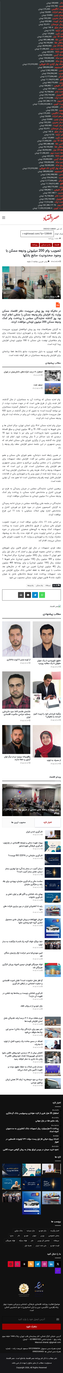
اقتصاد (56, 244)
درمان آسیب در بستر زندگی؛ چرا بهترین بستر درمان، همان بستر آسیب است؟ (23, 870)
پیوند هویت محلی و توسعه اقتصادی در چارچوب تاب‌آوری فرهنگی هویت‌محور (22, 844)
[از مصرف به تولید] (47, 741)
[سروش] (24, 1264)
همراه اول (28, 1245)
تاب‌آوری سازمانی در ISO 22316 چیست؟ (25, 855)
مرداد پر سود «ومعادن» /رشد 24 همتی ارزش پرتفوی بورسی (24, 1081)
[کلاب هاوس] (58, 1271)
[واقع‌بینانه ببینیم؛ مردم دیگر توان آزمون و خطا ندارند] (16, 739)
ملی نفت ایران (41, 1245)
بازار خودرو (42, 1230)
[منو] (3, 219)
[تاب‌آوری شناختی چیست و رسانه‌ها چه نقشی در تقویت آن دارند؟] (53, 997)
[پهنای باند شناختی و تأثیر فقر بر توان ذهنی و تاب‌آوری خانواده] (53, 898)
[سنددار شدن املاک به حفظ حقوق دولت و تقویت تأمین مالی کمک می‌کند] (53, 1070)
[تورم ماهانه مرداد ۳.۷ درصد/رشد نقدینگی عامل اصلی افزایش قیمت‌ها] (53, 1021)
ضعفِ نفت (38, 385)
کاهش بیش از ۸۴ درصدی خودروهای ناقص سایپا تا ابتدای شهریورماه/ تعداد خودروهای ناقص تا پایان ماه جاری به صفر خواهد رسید (22, 1056)
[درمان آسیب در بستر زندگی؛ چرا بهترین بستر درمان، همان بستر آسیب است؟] (53, 872)
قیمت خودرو (54, 1245)
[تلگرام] (35, 595)
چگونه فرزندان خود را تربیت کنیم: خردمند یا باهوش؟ (47, 715)
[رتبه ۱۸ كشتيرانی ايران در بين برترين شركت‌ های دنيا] (53, 910)
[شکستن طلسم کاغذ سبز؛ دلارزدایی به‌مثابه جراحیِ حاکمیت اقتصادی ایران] (16, 690)
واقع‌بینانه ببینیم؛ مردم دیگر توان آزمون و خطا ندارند (17, 758)
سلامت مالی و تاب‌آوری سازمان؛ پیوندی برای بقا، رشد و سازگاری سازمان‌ (22, 883)
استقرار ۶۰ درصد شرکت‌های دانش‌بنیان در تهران (23, 371)
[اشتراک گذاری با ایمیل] (28, 595)
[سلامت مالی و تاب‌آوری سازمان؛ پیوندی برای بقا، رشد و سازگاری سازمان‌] (53, 885)
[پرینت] (21, 595)
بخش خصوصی (53, 1235)
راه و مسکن (46, 244)
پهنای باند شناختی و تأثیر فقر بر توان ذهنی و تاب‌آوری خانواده (24, 896)
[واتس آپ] (42, 595)
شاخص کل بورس (43, 1240)
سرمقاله (48, 585)
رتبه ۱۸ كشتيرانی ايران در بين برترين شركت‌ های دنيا (22, 908)
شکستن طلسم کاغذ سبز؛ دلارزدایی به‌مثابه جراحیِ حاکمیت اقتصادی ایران (16, 714)
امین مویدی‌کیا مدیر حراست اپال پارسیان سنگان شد (23, 954)
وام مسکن (39, 585)
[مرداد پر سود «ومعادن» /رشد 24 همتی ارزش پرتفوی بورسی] (53, 1083)
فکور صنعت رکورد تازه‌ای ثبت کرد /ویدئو (40, 813)
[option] (31, 800)
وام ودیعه (30, 585)
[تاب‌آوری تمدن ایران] (53, 834)
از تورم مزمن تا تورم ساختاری (18, 659)
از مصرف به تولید (54, 760)
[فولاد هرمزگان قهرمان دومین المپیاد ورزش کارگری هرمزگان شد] (53, 970)
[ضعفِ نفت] (53, 388)
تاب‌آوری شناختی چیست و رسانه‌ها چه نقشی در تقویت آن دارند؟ (22, 995)
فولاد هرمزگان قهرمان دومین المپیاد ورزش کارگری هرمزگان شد (22, 966)
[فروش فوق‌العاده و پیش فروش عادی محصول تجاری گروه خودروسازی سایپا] (53, 928)
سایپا (11, 1235)
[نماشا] (11, 1264)
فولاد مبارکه (23, 1240)
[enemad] (39, 1296)
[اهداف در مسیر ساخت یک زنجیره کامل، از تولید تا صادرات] (53, 1044)
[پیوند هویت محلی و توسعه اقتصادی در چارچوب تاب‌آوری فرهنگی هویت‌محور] (53, 846)
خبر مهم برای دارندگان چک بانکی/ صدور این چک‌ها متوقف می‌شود (24, 1031)
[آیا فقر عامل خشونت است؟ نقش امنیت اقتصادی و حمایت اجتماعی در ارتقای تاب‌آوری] (53, 984)
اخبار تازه (48, 822)
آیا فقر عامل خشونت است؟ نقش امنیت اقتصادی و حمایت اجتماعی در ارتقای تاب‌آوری (22, 982)
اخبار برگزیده (54, 1230)
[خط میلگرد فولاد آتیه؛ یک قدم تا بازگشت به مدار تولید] (53, 944)
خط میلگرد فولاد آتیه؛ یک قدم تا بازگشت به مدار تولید (22, 943)
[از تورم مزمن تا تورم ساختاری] (16, 639)
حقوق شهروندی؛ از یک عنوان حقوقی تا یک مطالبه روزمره (49, 662)
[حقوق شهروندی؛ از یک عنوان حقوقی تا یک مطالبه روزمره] (47, 639)
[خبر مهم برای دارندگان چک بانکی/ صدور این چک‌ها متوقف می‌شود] (53, 1033)
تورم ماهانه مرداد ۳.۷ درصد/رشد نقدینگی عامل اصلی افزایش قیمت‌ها (23, 1020)
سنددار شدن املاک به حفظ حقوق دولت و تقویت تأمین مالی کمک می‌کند (25, 1068)
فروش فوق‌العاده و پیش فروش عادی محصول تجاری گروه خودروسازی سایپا (23, 921)
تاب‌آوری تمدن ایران (34, 831)
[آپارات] (17, 1264)
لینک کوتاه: (58, 233)
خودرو (26, 1235)
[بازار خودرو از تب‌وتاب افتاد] (53, 1010)
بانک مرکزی (19, 1230)
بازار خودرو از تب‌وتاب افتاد (31, 1006)
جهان (34, 1235)
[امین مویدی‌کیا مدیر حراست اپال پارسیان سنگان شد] (53, 956)
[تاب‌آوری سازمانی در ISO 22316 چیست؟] (53, 859)
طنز (32, 1240)
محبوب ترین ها (18, 822)
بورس (42, 1235)
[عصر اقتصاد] (51, 217)
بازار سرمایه (31, 1230)
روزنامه (51, 238)
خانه (57, 238)
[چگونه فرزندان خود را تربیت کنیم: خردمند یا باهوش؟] (47, 691)
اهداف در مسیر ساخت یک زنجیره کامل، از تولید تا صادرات (23, 1043)
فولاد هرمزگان (10, 1240)
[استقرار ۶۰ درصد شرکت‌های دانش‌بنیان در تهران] (53, 375)
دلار (19, 1235)
